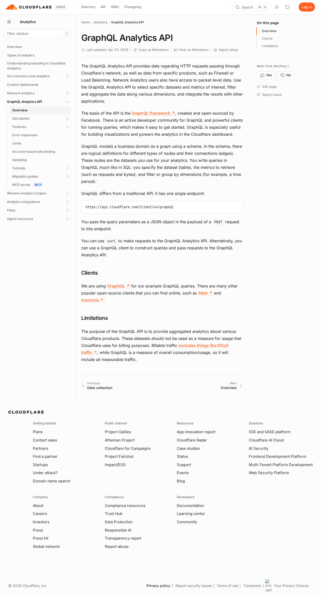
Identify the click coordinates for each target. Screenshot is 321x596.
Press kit (40, 538)
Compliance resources (125, 505)
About (38, 505)
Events (183, 472)
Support (184, 464)
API (103, 7)
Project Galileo (118, 431)
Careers (40, 513)
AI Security (258, 448)
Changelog (132, 7)
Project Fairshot (119, 456)
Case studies (188, 448)
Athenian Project (120, 440)
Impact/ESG (115, 464)
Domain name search (51, 481)
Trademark (252, 585)
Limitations (270, 46)
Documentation (190, 505)
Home (85, 22)
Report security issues (194, 585)
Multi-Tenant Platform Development (281, 464)
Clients (267, 38)
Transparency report (123, 538)
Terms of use (227, 585)
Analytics (100, 22)
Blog (181, 481)
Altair (205, 292)
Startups (40, 464)
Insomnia (92, 300)
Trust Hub (113, 513)
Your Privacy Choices (291, 585)
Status (182, 456)
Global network (46, 546)
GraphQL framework (153, 113)
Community (187, 521)
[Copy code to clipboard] (236, 206)
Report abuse (117, 546)
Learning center (191, 513)
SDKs (115, 7)
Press (38, 530)
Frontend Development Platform (277, 456)
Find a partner (45, 456)
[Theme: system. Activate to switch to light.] (287, 7)
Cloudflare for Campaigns (128, 448)
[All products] (9, 22)
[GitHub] (276, 7)
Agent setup (228, 50)
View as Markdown (194, 50)
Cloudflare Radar (192, 440)
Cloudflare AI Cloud (266, 440)
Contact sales (45, 440)
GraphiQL (118, 285)
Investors (41, 521)
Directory (88, 7)
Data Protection (119, 521)
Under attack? (45, 472)
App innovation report (196, 431)
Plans (38, 431)
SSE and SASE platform (269, 431)
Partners (40, 448)
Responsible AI (118, 530)
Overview (269, 31)
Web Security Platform (269, 472)
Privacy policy (158, 585)
